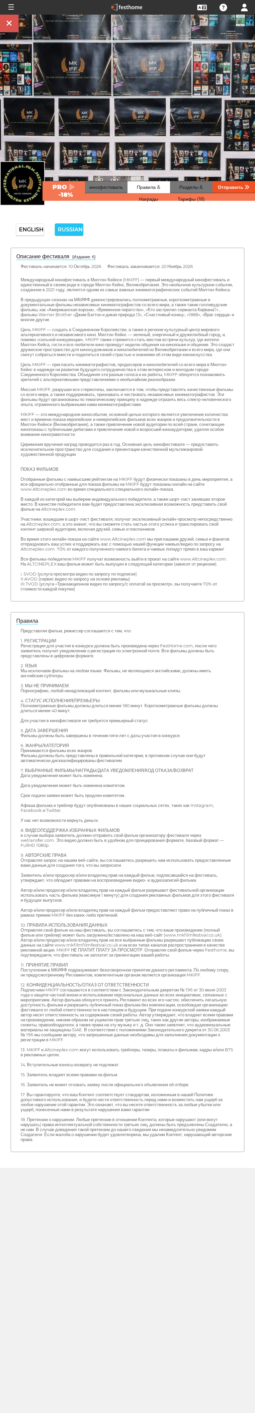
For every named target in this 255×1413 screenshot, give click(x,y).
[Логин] (244, 6)
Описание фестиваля (56, 256)
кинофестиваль (106, 187)
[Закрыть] (9, 23)
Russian (70, 229)
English (31, 229)
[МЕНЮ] (10, 7)
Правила (27, 621)
